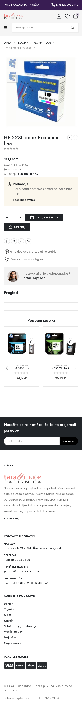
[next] (75, 137)
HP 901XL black (60, 368)
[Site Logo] (13, 16)
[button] (73, 92)
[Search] (72, 27)
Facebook (7, 241)
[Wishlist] (67, 16)
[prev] (69, 137)
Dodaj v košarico (46, 217)
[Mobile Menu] (5, 28)
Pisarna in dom (28, 174)
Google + (28, 241)
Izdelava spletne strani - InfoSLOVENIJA (31, 698)
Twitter (14, 241)
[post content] (21, 344)
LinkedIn (21, 241)
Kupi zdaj (19, 227)
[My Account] (59, 16)
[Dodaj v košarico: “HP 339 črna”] (31, 341)
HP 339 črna (21, 368)
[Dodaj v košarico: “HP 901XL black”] (70, 341)
